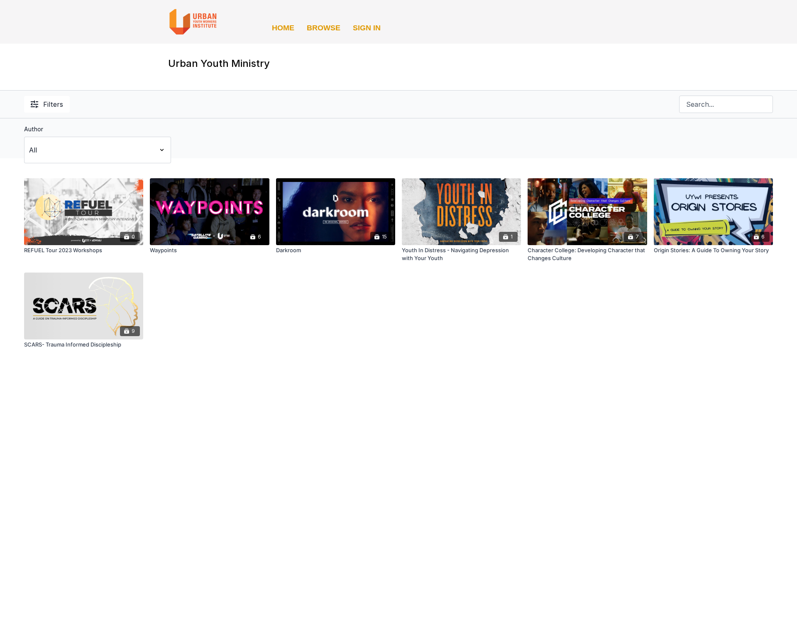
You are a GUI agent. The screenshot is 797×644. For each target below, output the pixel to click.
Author (33, 129)
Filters (53, 104)
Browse (323, 28)
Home (283, 28)
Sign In (367, 28)
